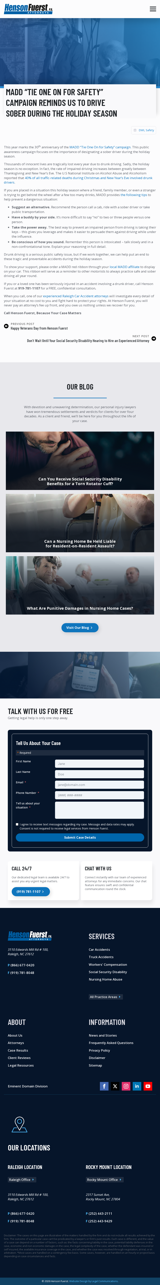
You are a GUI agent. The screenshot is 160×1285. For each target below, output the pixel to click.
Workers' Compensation (108, 964)
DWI (141, 130)
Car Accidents (99, 949)
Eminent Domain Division (28, 1086)
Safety (150, 130)
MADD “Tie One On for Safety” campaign (100, 147)
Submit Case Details (80, 837)
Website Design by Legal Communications (93, 1281)
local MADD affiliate (125, 267)
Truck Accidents (101, 957)
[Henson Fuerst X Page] (115, 1086)
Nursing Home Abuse (105, 979)
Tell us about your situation (28, 805)
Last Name (23, 772)
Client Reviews (19, 1057)
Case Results (18, 1050)
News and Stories (103, 1035)
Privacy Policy (99, 1050)
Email (19, 782)
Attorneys (16, 1042)
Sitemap (95, 1065)
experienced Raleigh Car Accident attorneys (75, 296)
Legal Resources (21, 1065)
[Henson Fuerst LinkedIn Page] (137, 1086)
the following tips (134, 195)
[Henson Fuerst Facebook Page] (104, 1086)
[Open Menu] (153, 9)
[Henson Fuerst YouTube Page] (148, 1086)
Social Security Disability (108, 972)
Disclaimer (97, 1057)
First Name (23, 761)
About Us (15, 1035)
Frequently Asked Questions (111, 1042)
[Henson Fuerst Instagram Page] (126, 1086)
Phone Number (26, 793)
